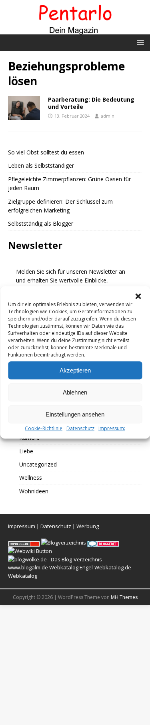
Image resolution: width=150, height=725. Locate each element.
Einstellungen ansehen (75, 414)
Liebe (26, 451)
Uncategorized (38, 464)
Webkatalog (63, 567)
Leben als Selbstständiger (41, 165)
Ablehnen (75, 392)
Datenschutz (80, 428)
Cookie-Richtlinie (43, 428)
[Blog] (63, 542)
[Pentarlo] (75, 30)
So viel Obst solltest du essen (46, 152)
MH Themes (124, 597)
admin (107, 116)
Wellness (30, 477)
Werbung (87, 526)
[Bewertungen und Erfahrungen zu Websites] (30, 551)
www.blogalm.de (28, 567)
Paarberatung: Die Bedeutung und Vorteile (91, 103)
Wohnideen (33, 491)
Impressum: (111, 428)
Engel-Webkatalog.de (105, 567)
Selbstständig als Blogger (40, 223)
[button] (138, 296)
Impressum (21, 526)
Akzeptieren (75, 370)
